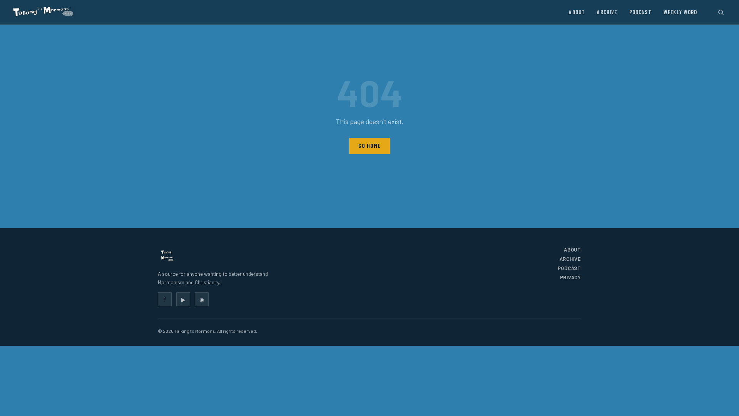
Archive (607, 12)
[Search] (721, 12)
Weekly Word (680, 12)
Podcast (640, 12)
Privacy (570, 277)
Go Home (369, 146)
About (577, 12)
